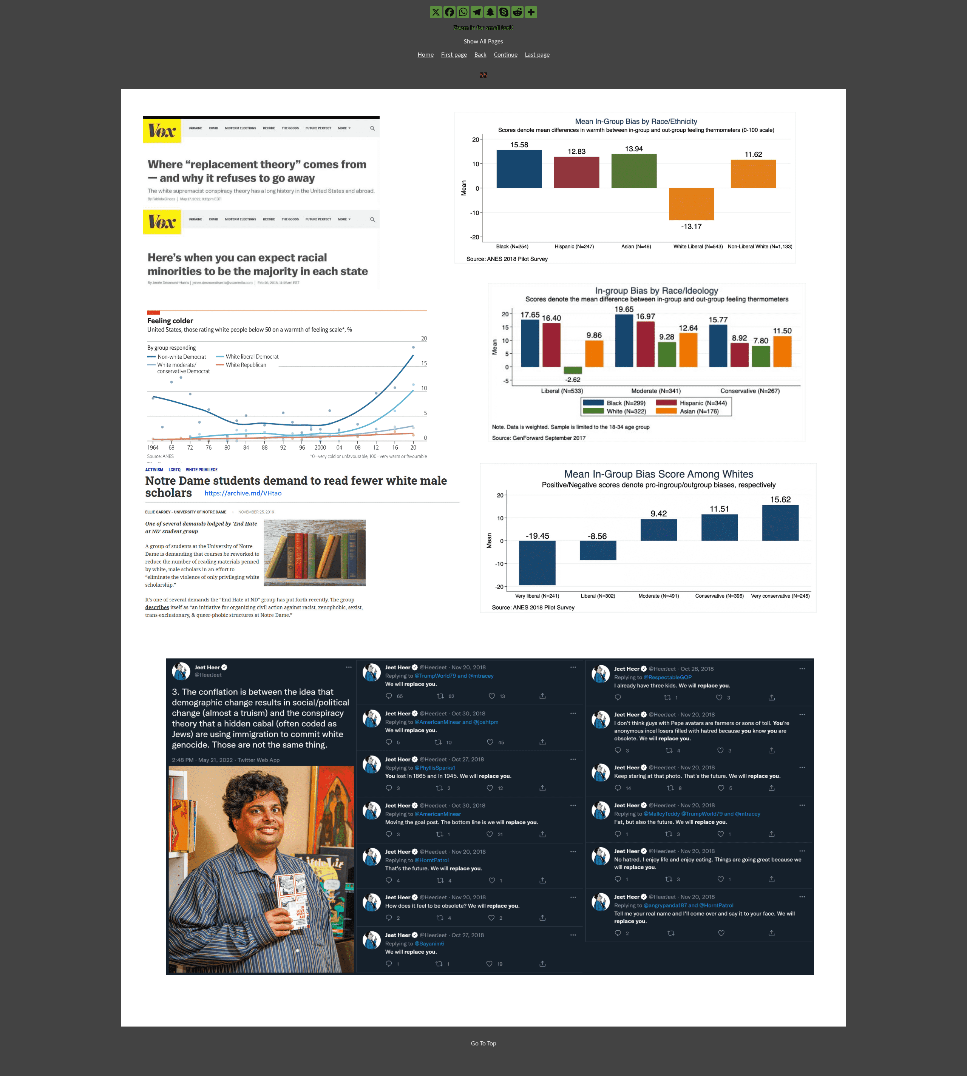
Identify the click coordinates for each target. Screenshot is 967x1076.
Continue (505, 55)
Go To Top (483, 1044)
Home (426, 55)
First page (454, 55)
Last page (537, 55)
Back (480, 55)
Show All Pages (483, 42)
